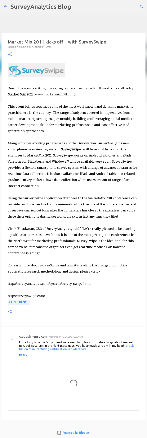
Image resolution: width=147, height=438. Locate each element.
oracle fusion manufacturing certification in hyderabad (76, 347)
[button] (10, 54)
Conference (19, 302)
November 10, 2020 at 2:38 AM (66, 336)
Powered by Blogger (76, 432)
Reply (23, 355)
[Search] (76, 6)
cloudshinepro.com (33, 336)
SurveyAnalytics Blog (41, 6)
